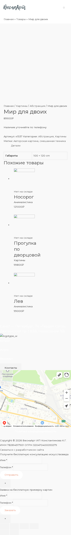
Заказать (10, 510)
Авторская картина (25, 141)
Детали (15, 145)
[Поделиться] (14, 526)
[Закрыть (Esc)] (4, 526)
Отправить (11, 474)
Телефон (6, 467)
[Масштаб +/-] (34, 526)
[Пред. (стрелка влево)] (4, 532)
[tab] (39, 145)
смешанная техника (53, 141)
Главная (9, 105)
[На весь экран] (24, 526)
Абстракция (37, 105)
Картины (21, 105)
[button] (10, 367)
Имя (3, 460)
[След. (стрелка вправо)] (14, 532)
